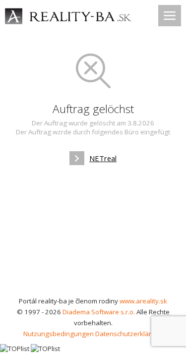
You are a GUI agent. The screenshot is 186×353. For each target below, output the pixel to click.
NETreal (103, 158)
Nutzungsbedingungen (58, 333)
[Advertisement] (93, 234)
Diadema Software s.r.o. (98, 311)
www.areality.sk (143, 300)
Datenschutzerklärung (129, 333)
